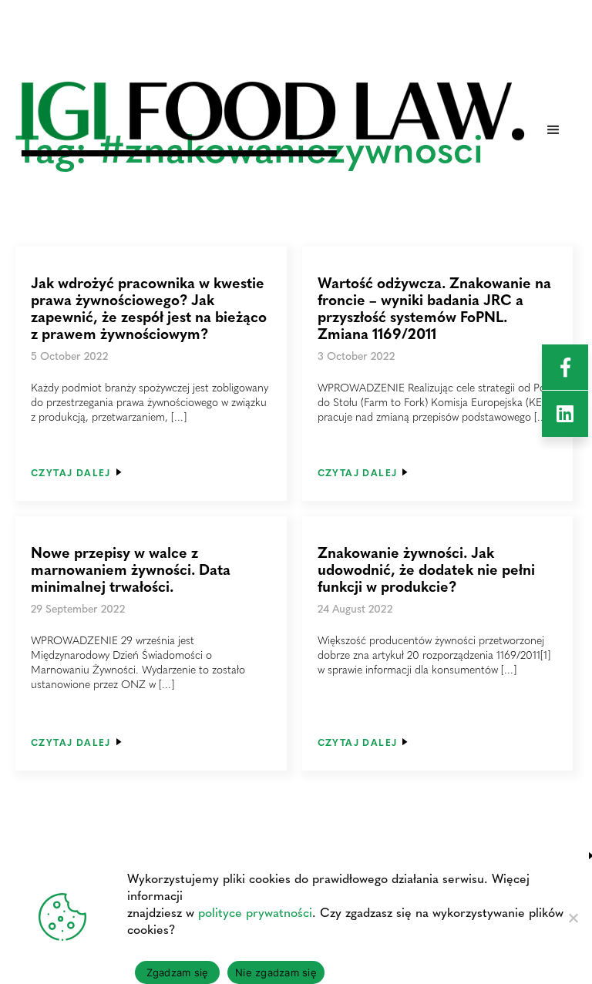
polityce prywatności (255, 912)
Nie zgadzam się (276, 972)
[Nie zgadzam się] (572, 917)
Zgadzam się (177, 972)
